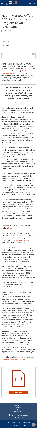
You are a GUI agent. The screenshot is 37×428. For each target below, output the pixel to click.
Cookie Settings (26, 422)
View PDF (18, 393)
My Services (17, 411)
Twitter (26, 240)
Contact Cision (18, 405)
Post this (19, 102)
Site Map (14, 422)
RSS (19, 422)
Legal (8, 422)
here (10, 228)
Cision (21, 425)
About (18, 409)
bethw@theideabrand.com (14, 359)
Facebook (19, 240)
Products (18, 407)
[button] (29, 3)
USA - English (6, 30)
